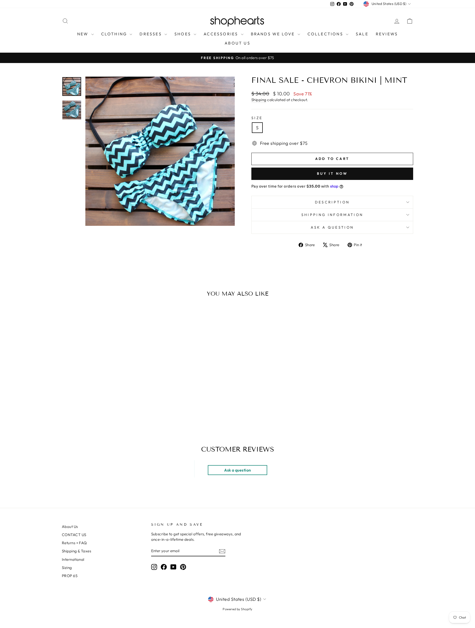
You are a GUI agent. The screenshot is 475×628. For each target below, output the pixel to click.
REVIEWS (387, 33)
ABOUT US (237, 43)
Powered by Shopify (237, 609)
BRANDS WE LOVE (273, 33)
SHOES (183, 33)
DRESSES (151, 33)
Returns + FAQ (74, 543)
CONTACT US (74, 534)
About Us (70, 526)
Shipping (258, 99)
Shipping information (332, 215)
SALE (362, 33)
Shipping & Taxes (76, 551)
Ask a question (332, 227)
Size (256, 118)
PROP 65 (69, 575)
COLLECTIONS (326, 33)
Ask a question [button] (237, 470)
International (73, 559)
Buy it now (332, 173)
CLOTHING (115, 33)
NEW (83, 33)
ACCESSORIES (221, 33)
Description (332, 202)
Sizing (67, 567)
